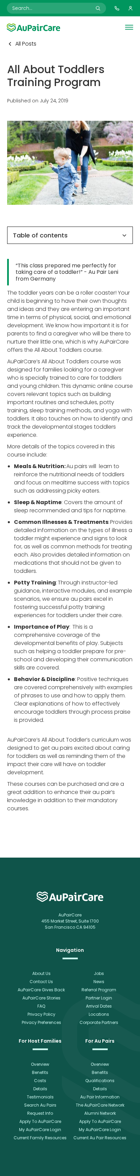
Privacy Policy (41, 1014)
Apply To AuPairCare (40, 1121)
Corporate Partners (99, 1022)
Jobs (99, 973)
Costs (40, 1080)
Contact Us (41, 981)
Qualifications (100, 1080)
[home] (70, 897)
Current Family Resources (40, 1138)
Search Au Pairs (40, 1105)
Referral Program (99, 990)
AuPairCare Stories (41, 998)
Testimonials (40, 1097)
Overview (40, 1064)
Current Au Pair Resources (99, 1138)
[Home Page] (33, 27)
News (98, 981)
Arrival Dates (99, 1006)
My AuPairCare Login (40, 1129)
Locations (99, 1014)
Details (40, 1089)
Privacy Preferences (41, 1022)
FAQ (41, 1006)
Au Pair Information (100, 1097)
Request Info (40, 1113)
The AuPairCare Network (100, 1105)
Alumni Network (100, 1113)
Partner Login (99, 998)
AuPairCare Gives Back (41, 990)
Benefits (40, 1072)
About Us (41, 973)
